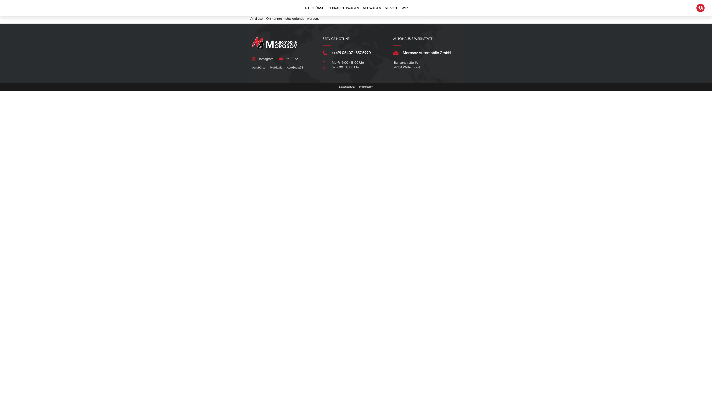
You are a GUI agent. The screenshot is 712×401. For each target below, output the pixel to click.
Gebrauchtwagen (343, 8)
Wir (405, 8)
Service (391, 8)
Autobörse (314, 8)
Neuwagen (372, 8)
